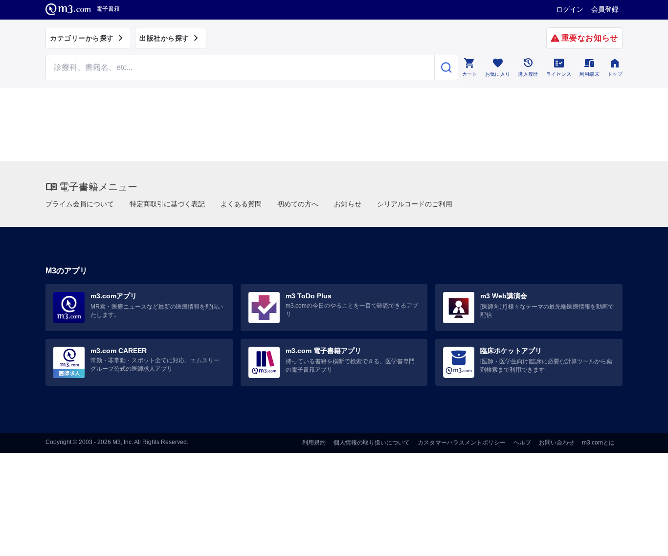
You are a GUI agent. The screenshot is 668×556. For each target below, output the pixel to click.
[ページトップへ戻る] (640, 540)
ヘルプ (522, 442)
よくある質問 (241, 203)
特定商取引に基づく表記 (167, 203)
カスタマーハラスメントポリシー (462, 442)
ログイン (569, 9)
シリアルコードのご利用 (414, 203)
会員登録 (605, 9)
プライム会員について (79, 203)
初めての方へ (297, 203)
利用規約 (314, 442)
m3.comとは (598, 442)
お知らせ (347, 203)
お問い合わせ (556, 442)
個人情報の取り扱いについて (372, 442)
